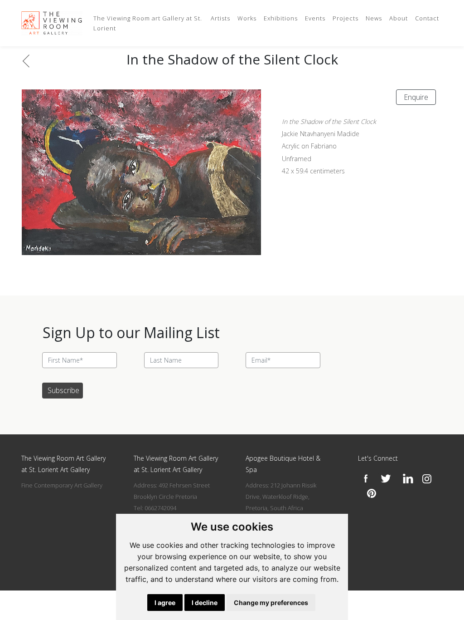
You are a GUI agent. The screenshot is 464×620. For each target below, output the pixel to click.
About (398, 18)
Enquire (416, 97)
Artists (220, 18)
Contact (427, 18)
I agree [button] (165, 602)
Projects (345, 18)
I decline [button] (205, 602)
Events (315, 18)
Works (246, 18)
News (374, 18)
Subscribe (63, 390)
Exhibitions (281, 18)
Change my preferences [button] (271, 602)
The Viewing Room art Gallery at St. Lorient (147, 23)
